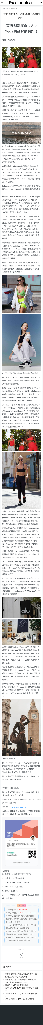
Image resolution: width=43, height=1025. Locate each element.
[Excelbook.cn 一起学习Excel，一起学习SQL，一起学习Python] (21, 2)
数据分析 (14, 8)
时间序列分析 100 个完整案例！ (17, 985)
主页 (7, 8)
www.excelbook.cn (19, 807)
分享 (21, 957)
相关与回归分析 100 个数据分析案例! (19, 999)
